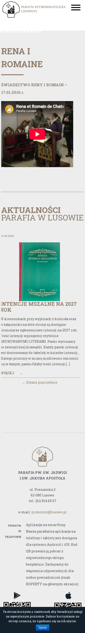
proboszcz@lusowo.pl (49, 512)
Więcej (11, 373)
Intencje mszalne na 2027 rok (38, 306)
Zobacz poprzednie (39, 382)
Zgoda (42, 627)
